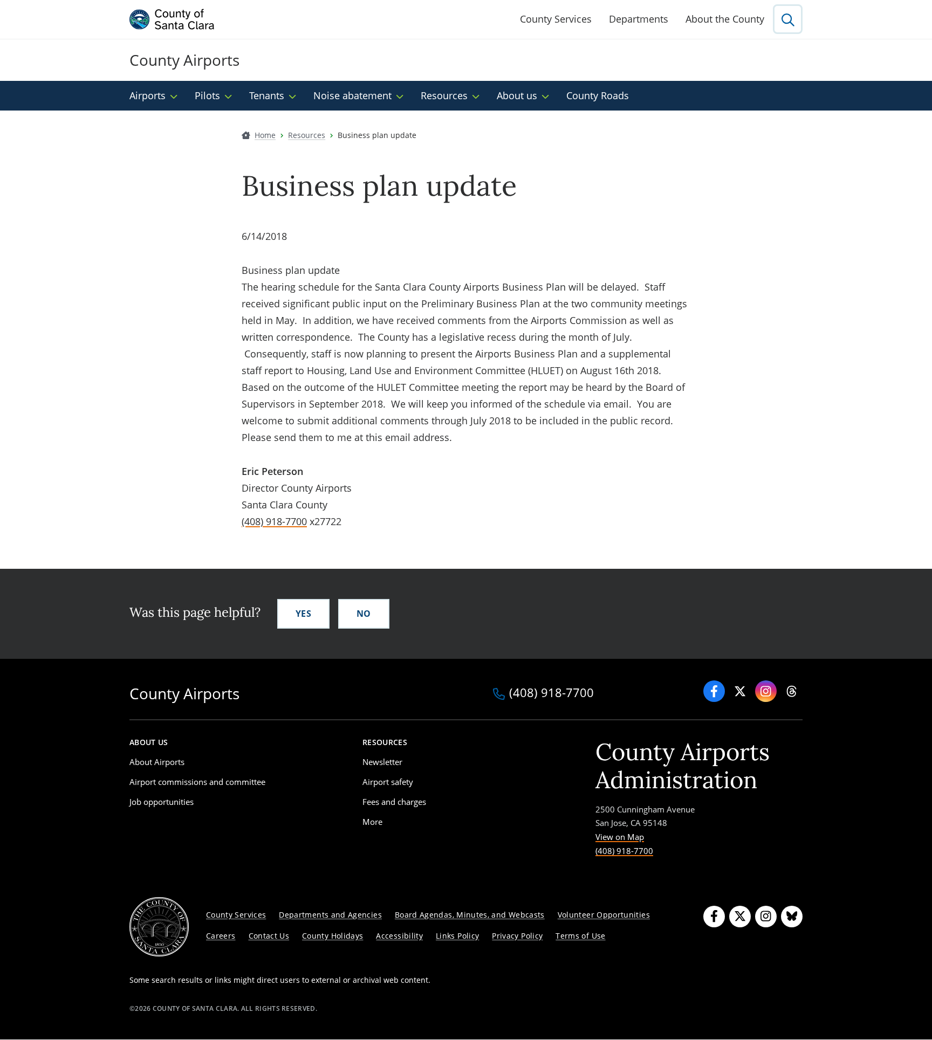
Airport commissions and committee (197, 781)
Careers (221, 936)
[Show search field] (788, 19)
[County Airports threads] (792, 691)
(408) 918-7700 (274, 521)
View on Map (619, 836)
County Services (556, 18)
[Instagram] (766, 916)
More (372, 821)
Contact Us (269, 936)
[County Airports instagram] (766, 691)
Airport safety (387, 781)
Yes (303, 613)
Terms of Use (580, 936)
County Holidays (332, 936)
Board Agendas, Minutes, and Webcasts (470, 915)
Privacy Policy (517, 936)
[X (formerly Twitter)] (740, 916)
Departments (638, 18)
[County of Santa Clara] (172, 19)
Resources (444, 95)
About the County (725, 18)
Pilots (207, 95)
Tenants (266, 95)
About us (517, 95)
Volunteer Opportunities (604, 915)
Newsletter (382, 761)
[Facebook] (714, 691)
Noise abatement (352, 95)
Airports (147, 95)
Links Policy (457, 936)
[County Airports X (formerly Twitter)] (740, 691)
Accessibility (399, 936)
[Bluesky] (792, 916)
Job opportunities (161, 801)
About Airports (156, 761)
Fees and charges (394, 801)
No (364, 613)
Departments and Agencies (330, 915)
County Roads (597, 95)
